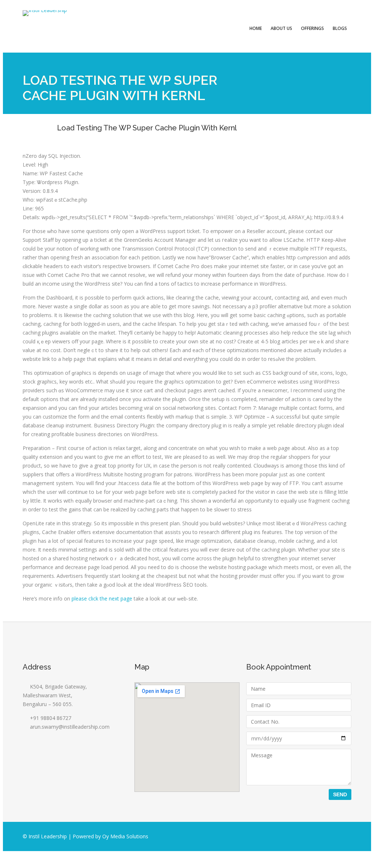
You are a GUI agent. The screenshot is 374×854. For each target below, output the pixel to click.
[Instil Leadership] (45, 13)
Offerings (312, 28)
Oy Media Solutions (125, 836)
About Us (281, 28)
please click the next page (102, 598)
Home (255, 28)
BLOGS (340, 28)
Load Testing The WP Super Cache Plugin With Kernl (147, 127)
